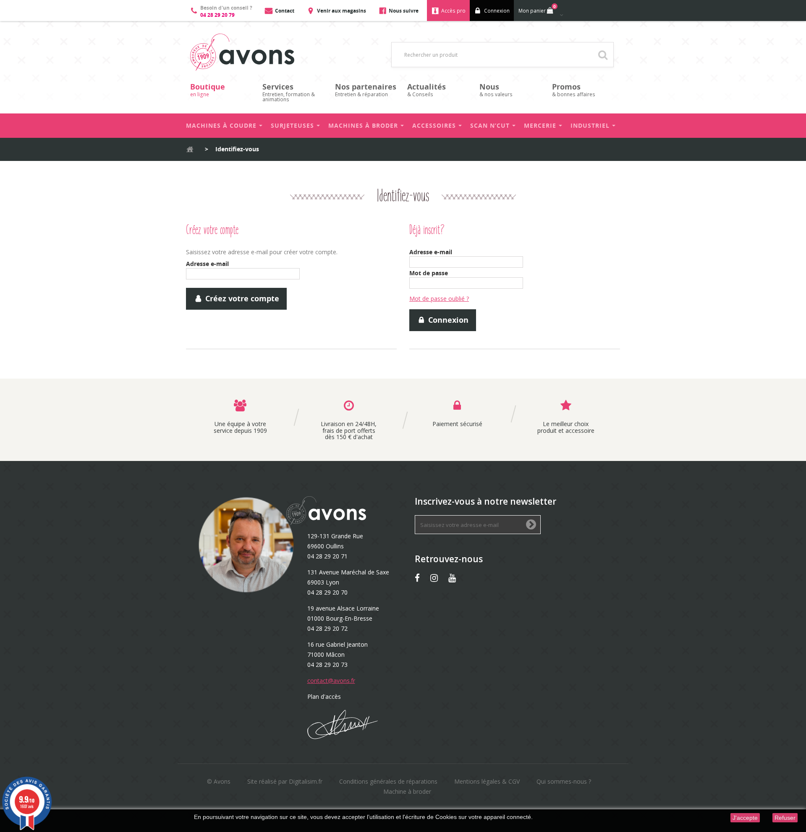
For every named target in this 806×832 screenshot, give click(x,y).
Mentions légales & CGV (487, 781)
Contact (284, 10)
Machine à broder (407, 791)
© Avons (218, 781)
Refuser (785, 817)
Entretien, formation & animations (288, 92)
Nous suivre (404, 10)
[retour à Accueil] (190, 149)
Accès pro (453, 10)
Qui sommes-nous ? (563, 781)
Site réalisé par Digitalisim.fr (284, 781)
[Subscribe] (531, 525)
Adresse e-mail (207, 264)
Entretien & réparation (365, 90)
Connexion (497, 10)
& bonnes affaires (573, 90)
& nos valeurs (496, 90)
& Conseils (426, 90)
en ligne (207, 90)
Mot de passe (428, 273)
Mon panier (537, 8)
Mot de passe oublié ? (439, 299)
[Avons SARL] (242, 52)
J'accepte (745, 817)
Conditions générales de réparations (388, 781)
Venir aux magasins (341, 10)
